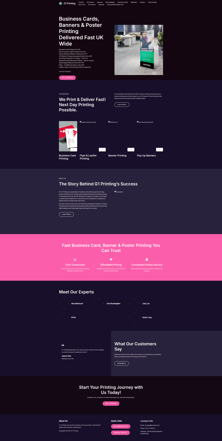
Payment (100, 2)
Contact (81, 2)
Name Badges (110, 2)
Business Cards (123, 2)
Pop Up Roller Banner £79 (115, 5)
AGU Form (82, 5)
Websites (134, 2)
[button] (73, 149)
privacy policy (120, 433)
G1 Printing (69, 3)
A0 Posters (90, 2)
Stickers (142, 2)
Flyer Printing (152, 2)
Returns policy (120, 426)
